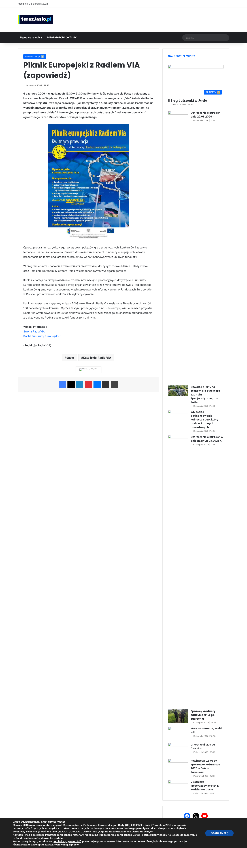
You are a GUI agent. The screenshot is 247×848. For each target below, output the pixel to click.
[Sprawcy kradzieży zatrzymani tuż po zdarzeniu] (178, 716)
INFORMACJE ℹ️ (34, 56)
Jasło (70, 357)
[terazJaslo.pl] (35, 19)
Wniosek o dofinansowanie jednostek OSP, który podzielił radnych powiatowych (204, 419)
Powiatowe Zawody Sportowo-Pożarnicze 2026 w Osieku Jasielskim (205, 766)
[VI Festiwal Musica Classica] (178, 749)
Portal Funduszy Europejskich (42, 336)
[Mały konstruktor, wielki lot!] (178, 733)
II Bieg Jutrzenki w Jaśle (187, 100)
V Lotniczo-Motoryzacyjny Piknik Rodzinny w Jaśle (205, 785)
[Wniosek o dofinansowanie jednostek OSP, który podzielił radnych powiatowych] (178, 417)
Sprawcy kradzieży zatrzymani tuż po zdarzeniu (203, 715)
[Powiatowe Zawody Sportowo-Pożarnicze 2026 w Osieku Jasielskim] (178, 765)
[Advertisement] (159, 19)
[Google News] (88, 370)
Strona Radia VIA (34, 331)
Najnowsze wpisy (31, 37)
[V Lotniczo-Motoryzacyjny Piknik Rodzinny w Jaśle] (178, 787)
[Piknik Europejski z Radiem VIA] (88, 238)
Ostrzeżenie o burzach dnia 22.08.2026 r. (205, 114)
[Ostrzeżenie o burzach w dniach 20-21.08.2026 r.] (178, 571)
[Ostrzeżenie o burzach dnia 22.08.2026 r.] (178, 247)
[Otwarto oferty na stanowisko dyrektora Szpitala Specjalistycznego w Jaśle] (178, 390)
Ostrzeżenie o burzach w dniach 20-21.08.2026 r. (207, 439)
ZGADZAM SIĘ (219, 833)
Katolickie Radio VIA (97, 357)
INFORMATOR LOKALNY (61, 37)
